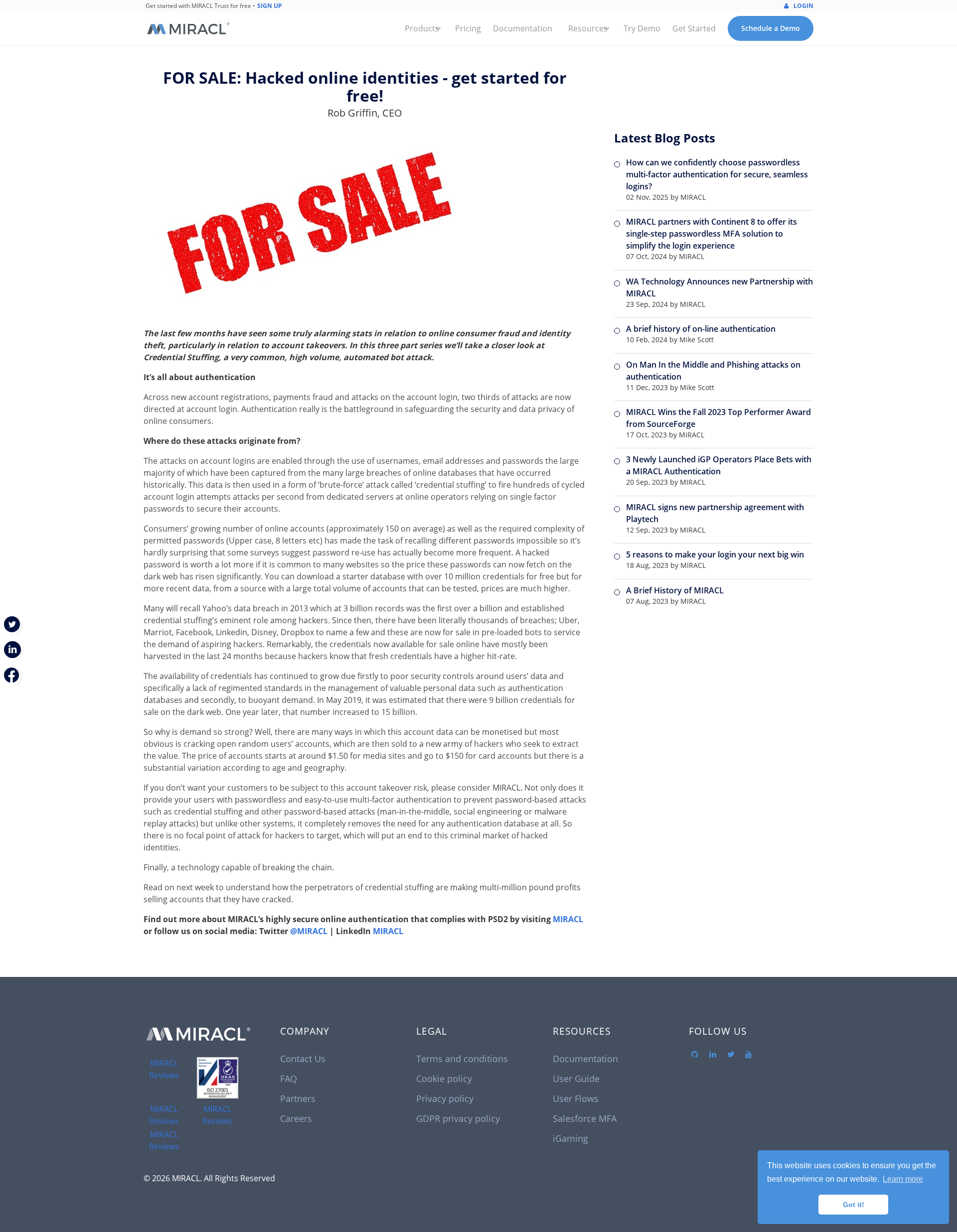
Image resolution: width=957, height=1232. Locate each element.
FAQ (288, 1079)
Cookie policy (444, 1079)
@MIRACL (308, 931)
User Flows (576, 1098)
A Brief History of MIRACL (675, 590)
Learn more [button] (903, 1179)
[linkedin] (713, 1055)
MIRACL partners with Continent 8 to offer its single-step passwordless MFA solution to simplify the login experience (711, 233)
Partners (298, 1098)
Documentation (522, 28)
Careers (296, 1118)
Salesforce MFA (585, 1118)
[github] (695, 1055)
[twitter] (731, 1055)
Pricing (468, 28)
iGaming (570, 1138)
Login (802, 5)
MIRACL (568, 919)
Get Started (694, 28)
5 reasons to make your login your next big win (715, 554)
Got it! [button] (853, 1205)
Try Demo (642, 28)
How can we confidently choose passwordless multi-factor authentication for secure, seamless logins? (717, 174)
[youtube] (749, 1055)
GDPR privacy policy (458, 1118)
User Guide (576, 1079)
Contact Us (302, 1059)
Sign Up (269, 5)
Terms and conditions (462, 1059)
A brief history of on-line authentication (701, 328)
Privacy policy (445, 1098)
